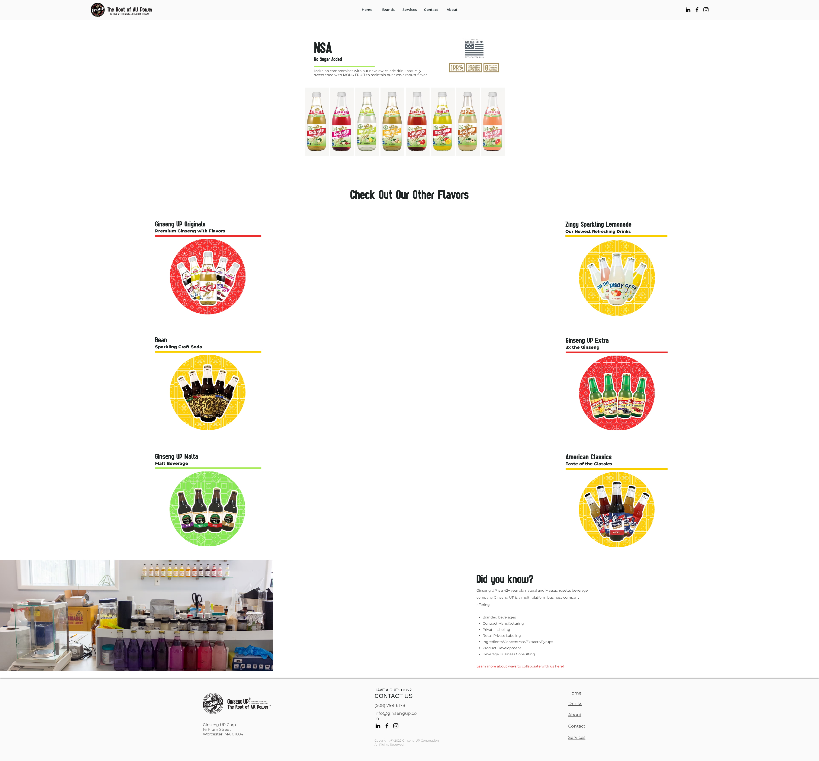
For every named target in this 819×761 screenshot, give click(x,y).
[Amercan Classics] (617, 511)
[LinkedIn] (688, 9)
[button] (388, 9)
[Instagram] (706, 9)
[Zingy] (617, 276)
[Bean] (208, 389)
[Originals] (208, 274)
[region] (208, 264)
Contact (576, 726)
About (574, 714)
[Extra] (619, 392)
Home (574, 693)
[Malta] (209, 506)
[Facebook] (697, 9)
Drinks (575, 703)
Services (576, 737)
